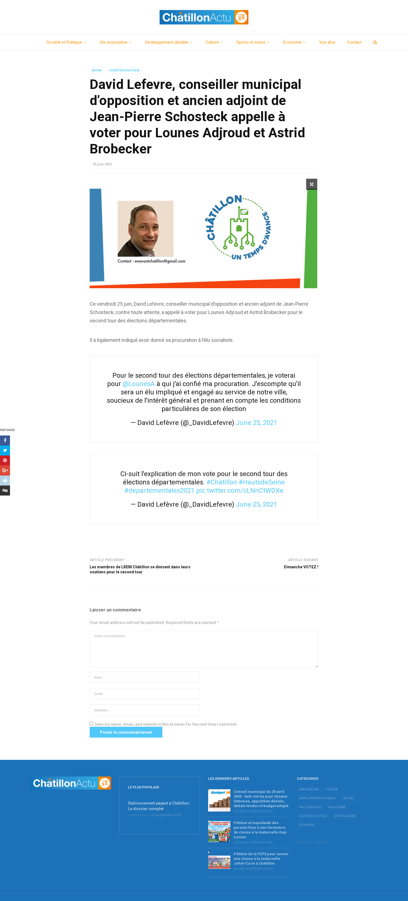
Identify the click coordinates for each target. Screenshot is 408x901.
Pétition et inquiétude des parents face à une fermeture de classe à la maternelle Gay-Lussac (261, 830)
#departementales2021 (159, 490)
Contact (354, 42)
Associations (309, 789)
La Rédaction (138, 815)
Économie (292, 42)
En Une (97, 70)
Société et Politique (64, 42)
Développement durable (166, 42)
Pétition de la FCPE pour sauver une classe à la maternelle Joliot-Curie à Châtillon (261, 858)
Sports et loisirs (250, 42)
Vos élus (327, 42)
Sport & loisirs (344, 816)
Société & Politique (124, 70)
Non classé (337, 807)
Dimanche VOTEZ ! (301, 567)
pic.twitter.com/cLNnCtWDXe (239, 490)
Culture (212, 42)
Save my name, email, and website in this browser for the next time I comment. (166, 724)
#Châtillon (221, 482)
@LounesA (139, 384)
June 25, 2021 (256, 423)
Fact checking (310, 807)
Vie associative (113, 42)
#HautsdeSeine (262, 482)
